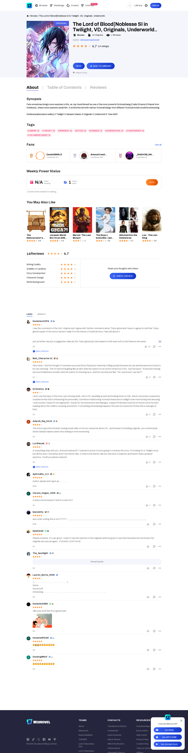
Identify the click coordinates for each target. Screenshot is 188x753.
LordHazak (38, 443)
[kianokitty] (28, 513)
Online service (113, 748)
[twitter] (38, 739)
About (81, 726)
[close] (181, 720)
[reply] (154, 346)
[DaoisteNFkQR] (28, 638)
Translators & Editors (116, 726)
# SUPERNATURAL (112, 131)
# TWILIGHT (47, 131)
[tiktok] (33, 739)
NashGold (38, 531)
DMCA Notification (115, 744)
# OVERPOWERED (133, 131)
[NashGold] (28, 531)
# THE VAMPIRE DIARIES (37, 135)
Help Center (141, 735)
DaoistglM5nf (40, 657)
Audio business (114, 735)
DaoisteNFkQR (41, 638)
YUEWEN (83, 739)
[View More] (159, 341)
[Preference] (146, 5)
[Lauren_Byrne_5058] (28, 575)
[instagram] (28, 739)
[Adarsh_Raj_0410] (28, 422)
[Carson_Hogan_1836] (28, 494)
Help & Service (113, 739)
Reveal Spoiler (97, 562)
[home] (28, 15)
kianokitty (38, 512)
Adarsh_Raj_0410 (42, 421)
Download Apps (143, 726)
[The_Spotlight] (28, 554)
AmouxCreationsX (89, 40)
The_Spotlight (40, 553)
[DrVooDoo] (28, 390)
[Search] (129, 5)
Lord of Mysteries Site (86, 745)
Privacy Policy (142, 739)
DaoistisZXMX (40, 604)
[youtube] (49, 739)
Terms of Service (143, 748)
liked (29, 314)
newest (41, 314)
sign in (155, 5)
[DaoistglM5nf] (28, 657)
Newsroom (83, 731)
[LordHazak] (28, 444)
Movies (33, 16)
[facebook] (44, 739)
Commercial (112, 731)
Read (78, 66)
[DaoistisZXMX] (28, 604)
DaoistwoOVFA (41, 321)
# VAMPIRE (32, 131)
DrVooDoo (38, 389)
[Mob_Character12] (28, 359)
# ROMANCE (94, 131)
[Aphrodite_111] (28, 475)
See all (158, 145)
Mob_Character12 (42, 358)
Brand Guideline (85, 735)
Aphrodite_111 (41, 474)
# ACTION (79, 131)
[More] (159, 346)
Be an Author (142, 731)
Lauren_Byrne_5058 (44, 575)
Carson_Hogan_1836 (44, 493)
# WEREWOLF (63, 131)
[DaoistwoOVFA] (28, 322)
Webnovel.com (29, 5)
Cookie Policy (142, 744)
